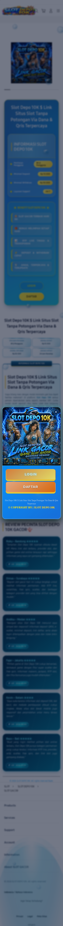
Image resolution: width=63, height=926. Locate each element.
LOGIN (31, 474)
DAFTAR (30, 487)
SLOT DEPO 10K (44, 507)
